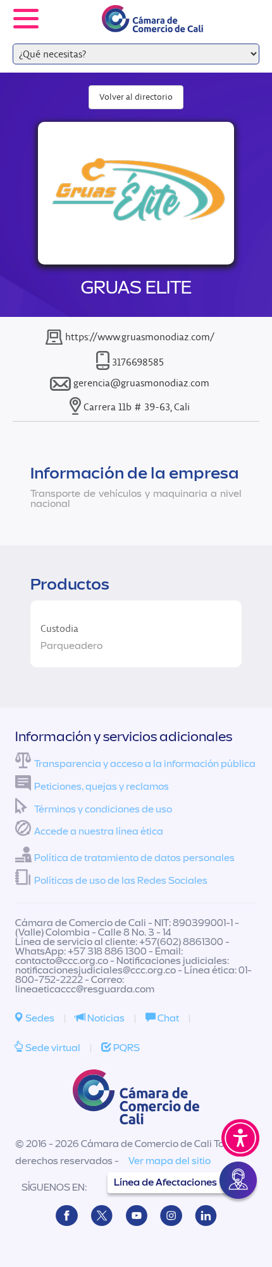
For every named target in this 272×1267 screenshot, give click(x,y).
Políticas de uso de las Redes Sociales (120, 880)
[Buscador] (244, 10)
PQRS (125, 1048)
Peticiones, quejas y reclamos (101, 786)
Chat (167, 1018)
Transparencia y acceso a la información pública (145, 764)
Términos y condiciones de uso (103, 809)
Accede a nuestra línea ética (98, 831)
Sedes (38, 1018)
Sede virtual (51, 1048)
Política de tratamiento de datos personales (134, 858)
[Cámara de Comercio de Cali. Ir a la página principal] (152, 24)
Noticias (105, 1018)
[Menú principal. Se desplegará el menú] (26, 18)
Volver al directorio (136, 97)
